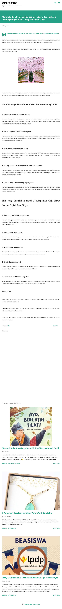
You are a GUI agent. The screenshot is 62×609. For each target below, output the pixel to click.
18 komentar (12, 528)
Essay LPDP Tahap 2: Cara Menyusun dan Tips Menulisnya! (30, 577)
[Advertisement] (31, 385)
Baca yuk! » (56, 463)
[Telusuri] (55, 3)
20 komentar (12, 595)
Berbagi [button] (55, 325)
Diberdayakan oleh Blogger (32, 604)
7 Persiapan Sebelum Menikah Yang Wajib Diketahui (27, 513)
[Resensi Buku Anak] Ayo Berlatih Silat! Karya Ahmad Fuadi (30, 448)
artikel (8, 325)
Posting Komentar (14, 463)
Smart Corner (9, 3)
